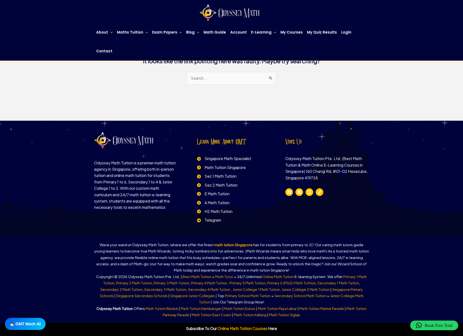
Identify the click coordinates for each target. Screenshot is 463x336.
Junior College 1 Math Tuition (256, 289)
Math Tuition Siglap (284, 314)
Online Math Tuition (278, 276)
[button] (110, 32)
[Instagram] (299, 192)
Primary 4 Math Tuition (209, 282)
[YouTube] (309, 192)
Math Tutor (224, 276)
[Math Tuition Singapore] (221, 167)
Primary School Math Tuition (248, 295)
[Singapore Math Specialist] (224, 158)
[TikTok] (319, 192)
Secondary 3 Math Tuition (165, 289)
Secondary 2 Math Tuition (121, 289)
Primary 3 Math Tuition (172, 282)
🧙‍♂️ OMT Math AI (25, 324)
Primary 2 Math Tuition (134, 282)
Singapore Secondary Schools (142, 295)
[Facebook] (289, 192)
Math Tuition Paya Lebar (277, 308)
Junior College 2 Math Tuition (306, 289)
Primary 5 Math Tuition (248, 282)
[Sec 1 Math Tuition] (217, 176)
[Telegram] (209, 220)
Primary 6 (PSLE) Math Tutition (291, 282)
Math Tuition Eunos (239, 308)
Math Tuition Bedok (162, 308)
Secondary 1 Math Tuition (338, 282)
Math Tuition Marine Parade (322, 308)
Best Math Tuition (197, 276)
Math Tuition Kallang (250, 314)
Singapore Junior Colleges (192, 295)
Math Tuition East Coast (211, 314)
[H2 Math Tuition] (214, 211)
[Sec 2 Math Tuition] (217, 185)
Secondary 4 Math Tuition (209, 289)
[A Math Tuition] (213, 203)
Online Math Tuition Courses (242, 328)
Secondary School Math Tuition (300, 295)
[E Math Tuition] (213, 194)
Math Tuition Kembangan (201, 308)
